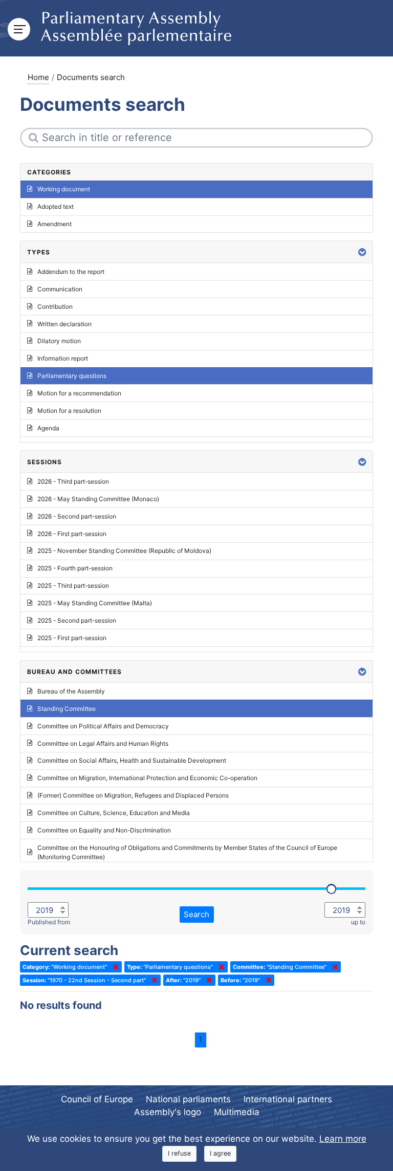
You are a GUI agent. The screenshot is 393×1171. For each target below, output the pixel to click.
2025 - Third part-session (73, 585)
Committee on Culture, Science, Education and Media (113, 813)
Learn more (342, 1139)
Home (38, 77)
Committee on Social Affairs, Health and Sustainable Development (131, 760)
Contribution (55, 306)
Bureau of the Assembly (71, 691)
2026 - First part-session (71, 534)
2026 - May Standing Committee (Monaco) (98, 499)
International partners (288, 1099)
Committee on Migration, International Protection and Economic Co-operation (147, 778)
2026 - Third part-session (73, 481)
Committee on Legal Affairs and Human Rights (102, 743)
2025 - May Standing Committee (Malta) (94, 603)
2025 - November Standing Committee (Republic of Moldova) (124, 550)
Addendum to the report (70, 271)
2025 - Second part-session (76, 620)
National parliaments (188, 1099)
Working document (63, 189)
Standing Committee (66, 708)
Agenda (48, 428)
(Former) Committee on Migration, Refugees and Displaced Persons (133, 795)
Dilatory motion (59, 341)
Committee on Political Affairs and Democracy (103, 726)
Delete (113, 967)
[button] (362, 252)
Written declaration (64, 324)
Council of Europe (97, 1099)
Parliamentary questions (71, 376)
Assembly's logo (167, 1112)
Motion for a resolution (69, 410)
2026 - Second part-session (76, 516)
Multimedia (236, 1112)
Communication (59, 289)
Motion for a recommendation (79, 393)
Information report (62, 358)
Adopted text (55, 206)
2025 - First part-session (71, 638)
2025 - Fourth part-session (75, 568)
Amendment (54, 224)
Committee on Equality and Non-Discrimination (104, 830)
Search (196, 914)
